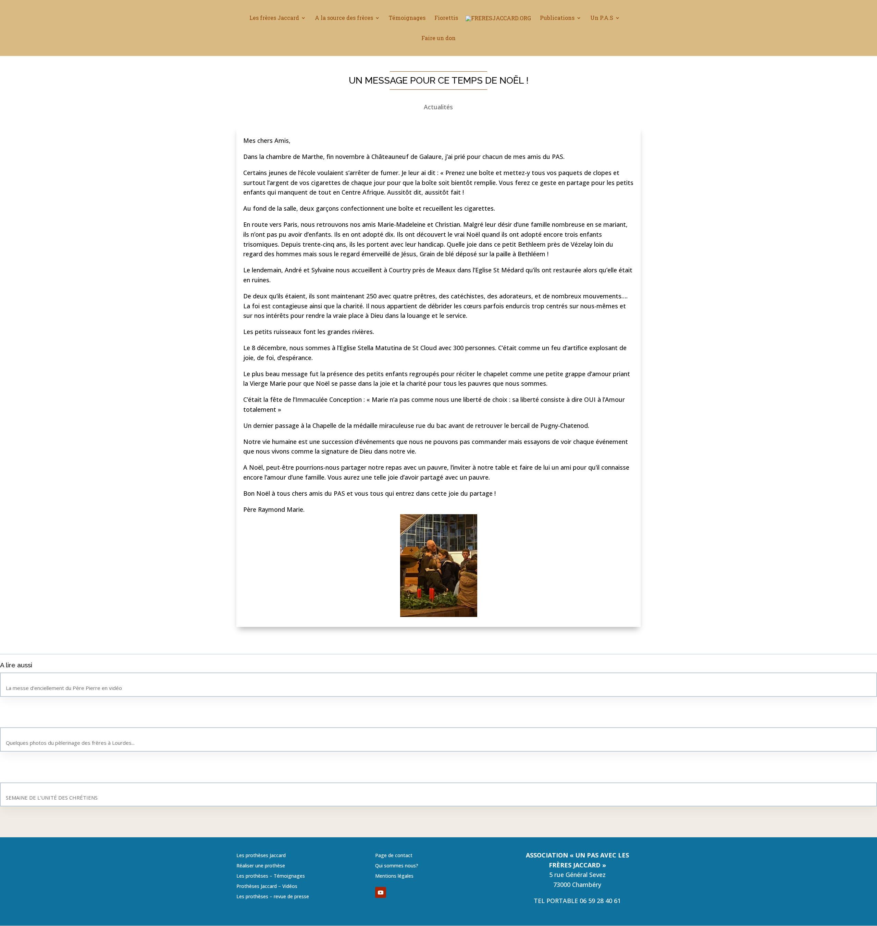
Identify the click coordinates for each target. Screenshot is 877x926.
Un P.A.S (601, 18)
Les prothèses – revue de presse (272, 897)
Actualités (438, 107)
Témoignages (407, 18)
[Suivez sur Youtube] (380, 892)
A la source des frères (344, 18)
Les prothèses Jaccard (261, 856)
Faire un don (438, 38)
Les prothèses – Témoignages (270, 876)
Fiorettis (446, 18)
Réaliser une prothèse (260, 866)
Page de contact (393, 856)
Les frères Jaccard (274, 18)
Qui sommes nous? (396, 866)
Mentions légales (394, 876)
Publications (557, 18)
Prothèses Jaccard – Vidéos (266, 886)
